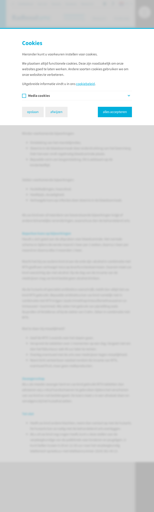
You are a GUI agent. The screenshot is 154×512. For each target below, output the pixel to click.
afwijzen (56, 111)
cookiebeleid (85, 83)
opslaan (33, 111)
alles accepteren (115, 111)
